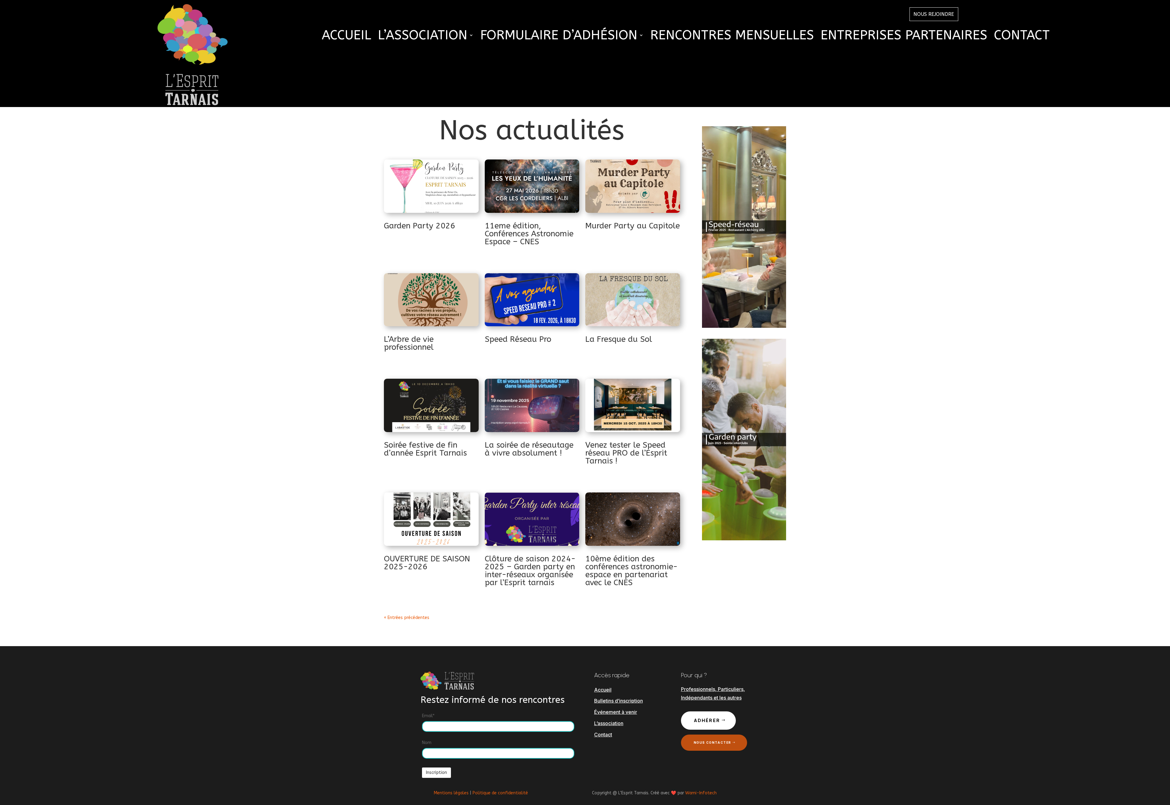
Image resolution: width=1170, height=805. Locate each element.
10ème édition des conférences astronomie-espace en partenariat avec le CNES (631, 570)
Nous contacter (712, 742)
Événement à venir (615, 712)
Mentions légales (451, 793)
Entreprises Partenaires (904, 36)
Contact (1022, 36)
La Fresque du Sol (618, 339)
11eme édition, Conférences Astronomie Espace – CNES (529, 233)
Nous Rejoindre (933, 14)
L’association (608, 723)
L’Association (422, 36)
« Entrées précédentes (406, 617)
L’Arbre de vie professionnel (409, 343)
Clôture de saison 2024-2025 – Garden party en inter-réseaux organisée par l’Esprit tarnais (530, 570)
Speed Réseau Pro (518, 339)
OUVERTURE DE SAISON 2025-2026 (427, 562)
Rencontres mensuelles (732, 36)
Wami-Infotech (701, 793)
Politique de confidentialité (500, 793)
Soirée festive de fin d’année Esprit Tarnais (425, 449)
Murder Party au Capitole (632, 226)
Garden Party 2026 (419, 226)
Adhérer (707, 720)
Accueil (346, 36)
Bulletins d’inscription (618, 701)
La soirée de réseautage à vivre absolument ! (529, 449)
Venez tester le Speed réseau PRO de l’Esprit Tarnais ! (626, 453)
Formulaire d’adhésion (558, 36)
